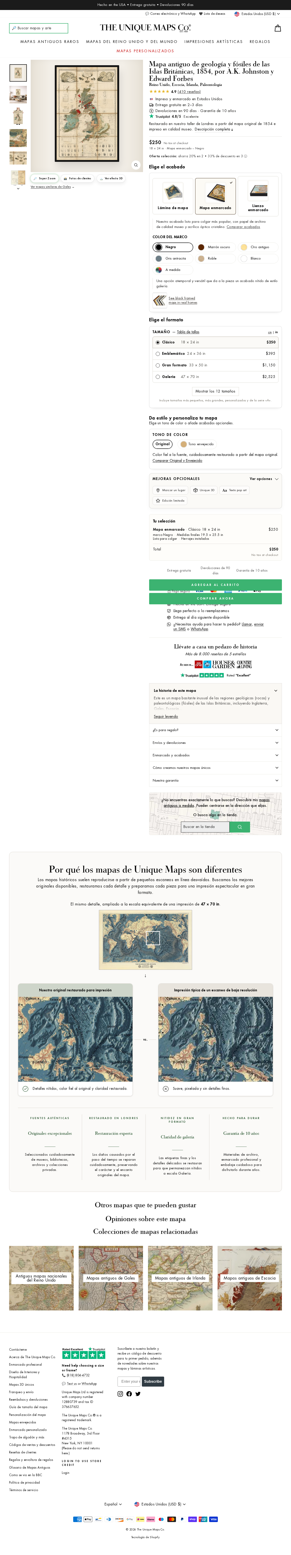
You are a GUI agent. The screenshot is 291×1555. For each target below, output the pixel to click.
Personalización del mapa (27, 1414)
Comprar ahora (215, 598)
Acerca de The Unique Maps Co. (32, 1357)
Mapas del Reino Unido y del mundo (132, 42)
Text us (72, 1383)
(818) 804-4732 (78, 1375)
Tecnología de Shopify (145, 1537)
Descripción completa (212, 129)
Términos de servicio (23, 1490)
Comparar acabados (243, 227)
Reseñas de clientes (22, 1452)
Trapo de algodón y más (26, 1437)
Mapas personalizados (146, 51)
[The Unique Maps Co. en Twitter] (138, 1394)
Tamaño (215, 332)
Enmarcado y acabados (171, 755)
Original (163, 444)
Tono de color (170, 435)
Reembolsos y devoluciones (28, 1399)
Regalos (260, 42)
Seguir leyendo (166, 716)
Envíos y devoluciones (169, 743)
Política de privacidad (24, 1482)
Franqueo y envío (21, 1392)
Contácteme (18, 1349)
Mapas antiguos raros (49, 42)
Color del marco (170, 237)
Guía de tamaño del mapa (28, 1407)
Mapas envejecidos (22, 1422)
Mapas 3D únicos (21, 1384)
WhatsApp (199, 629)
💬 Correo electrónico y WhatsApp (170, 13)
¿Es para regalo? (165, 730)
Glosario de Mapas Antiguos (29, 1467)
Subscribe (153, 1381)
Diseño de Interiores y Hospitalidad (24, 1375)
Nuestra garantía (165, 780)
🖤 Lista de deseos (212, 13)
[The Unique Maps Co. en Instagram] (120, 1394)
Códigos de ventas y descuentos (32, 1444)
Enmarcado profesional (25, 1364)
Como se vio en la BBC (25, 1475)
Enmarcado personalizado (28, 1429)
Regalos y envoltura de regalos (31, 1459)
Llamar (247, 624)
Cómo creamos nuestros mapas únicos (182, 768)
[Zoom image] (136, 165)
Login (65, 1472)
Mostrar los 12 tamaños (216, 391)
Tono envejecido (201, 444)
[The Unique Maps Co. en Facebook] (129, 1394)
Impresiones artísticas (214, 42)
